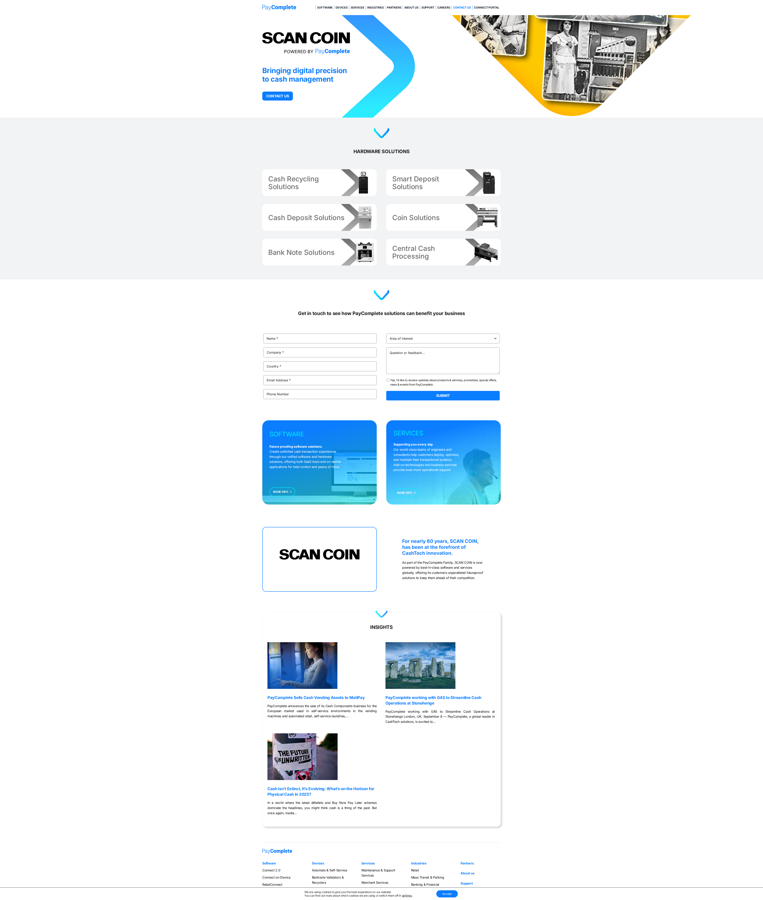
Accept (447, 893)
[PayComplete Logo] (279, 6)
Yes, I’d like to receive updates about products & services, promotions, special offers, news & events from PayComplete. (443, 382)
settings (407, 895)
